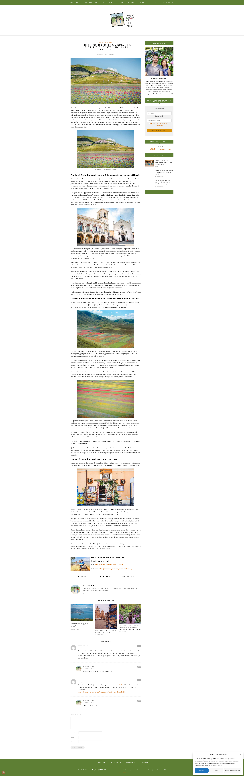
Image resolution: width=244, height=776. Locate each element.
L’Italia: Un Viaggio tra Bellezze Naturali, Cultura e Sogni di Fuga (163, 162)
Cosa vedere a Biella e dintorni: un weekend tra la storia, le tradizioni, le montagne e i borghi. (130, 627)
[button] (240, 755)
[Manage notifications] (3, 772)
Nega (216, 770)
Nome (73, 733)
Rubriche (156, 2)
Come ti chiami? (159, 109)
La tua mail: (159, 116)
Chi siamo (74, 2)
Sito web (73, 742)
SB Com (121, 685)
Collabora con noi (90, 2)
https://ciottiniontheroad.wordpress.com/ (109, 564)
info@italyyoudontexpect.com (159, 149)
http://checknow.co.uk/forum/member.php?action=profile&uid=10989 (102, 692)
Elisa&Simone (129, 576)
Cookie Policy (126, 772)
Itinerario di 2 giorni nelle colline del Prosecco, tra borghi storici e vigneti (162, 182)
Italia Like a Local (106, 42)
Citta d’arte (120, 2)
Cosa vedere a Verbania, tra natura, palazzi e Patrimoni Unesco (79, 625)
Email (73, 737)
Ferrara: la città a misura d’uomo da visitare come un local (105, 631)
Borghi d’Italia (106, 2)
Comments (82, 576)
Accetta (201, 770)
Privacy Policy (118, 772)
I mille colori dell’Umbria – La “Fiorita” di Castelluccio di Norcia (164, 172)
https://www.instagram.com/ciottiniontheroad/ (115, 569)
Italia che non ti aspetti (138, 2)
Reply (139, 646)
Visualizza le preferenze (232, 770)
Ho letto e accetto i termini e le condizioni (160, 124)
